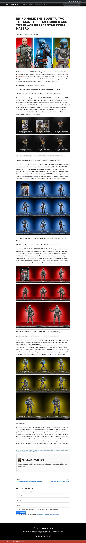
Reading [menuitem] (36, 4)
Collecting (19, 15)
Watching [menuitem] (45, 4)
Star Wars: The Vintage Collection (28, 451)
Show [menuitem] (40, 4)
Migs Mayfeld (54, 450)
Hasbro (41, 450)
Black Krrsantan (30, 450)
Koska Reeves (47, 450)
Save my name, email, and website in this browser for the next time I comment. (38, 509)
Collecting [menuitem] (24, 4)
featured (36, 450)
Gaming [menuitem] (30, 4)
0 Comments (35, 34)
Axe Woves (22, 450)
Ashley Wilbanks (20, 34)
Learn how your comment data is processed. (47, 514)
